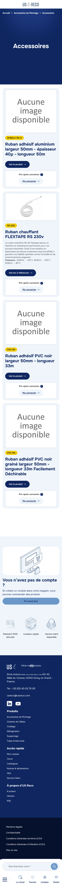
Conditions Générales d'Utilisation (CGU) (25, 844)
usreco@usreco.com (18, 695)
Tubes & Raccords (15, 741)
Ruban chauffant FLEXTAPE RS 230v (24, 234)
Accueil (6, 13)
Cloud (9, 759)
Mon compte (13, 754)
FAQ (9, 773)
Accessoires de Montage (26, 13)
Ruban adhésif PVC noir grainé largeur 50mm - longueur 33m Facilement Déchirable (30, 467)
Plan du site (11, 850)
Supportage (12, 736)
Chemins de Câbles (16, 721)
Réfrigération (13, 731)
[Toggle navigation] (5, 879)
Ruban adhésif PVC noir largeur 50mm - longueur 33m (29, 361)
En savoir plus (31, 601)
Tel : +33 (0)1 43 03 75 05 (21, 688)
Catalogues (12, 763)
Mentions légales (14, 827)
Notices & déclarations (18, 768)
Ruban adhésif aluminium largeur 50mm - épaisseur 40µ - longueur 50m (30, 149)
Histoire (10, 796)
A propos (11, 791)
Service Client (13, 778)
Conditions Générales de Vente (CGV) (24, 838)
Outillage (11, 726)
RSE (9, 800)
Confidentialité (13, 832)
